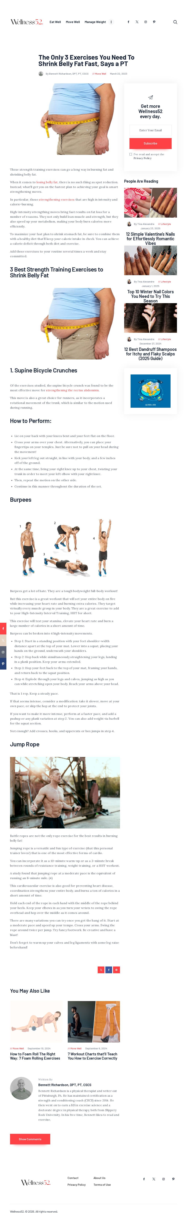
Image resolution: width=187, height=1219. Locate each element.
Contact (73, 1178)
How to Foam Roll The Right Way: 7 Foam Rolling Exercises (35, 1056)
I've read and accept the (149, 156)
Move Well (100, 73)
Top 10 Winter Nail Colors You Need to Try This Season (150, 296)
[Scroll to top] (183, 725)
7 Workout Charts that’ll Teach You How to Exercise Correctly (92, 1056)
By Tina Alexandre (144, 223)
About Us (99, 1178)
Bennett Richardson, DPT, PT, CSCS (64, 1085)
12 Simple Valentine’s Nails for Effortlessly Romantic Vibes (150, 239)
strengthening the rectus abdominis (72, 390)
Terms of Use (102, 1184)
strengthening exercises (57, 199)
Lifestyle (166, 223)
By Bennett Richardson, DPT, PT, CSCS (67, 73)
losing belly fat (47, 182)
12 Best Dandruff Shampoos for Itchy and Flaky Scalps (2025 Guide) (150, 354)
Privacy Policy (142, 158)
